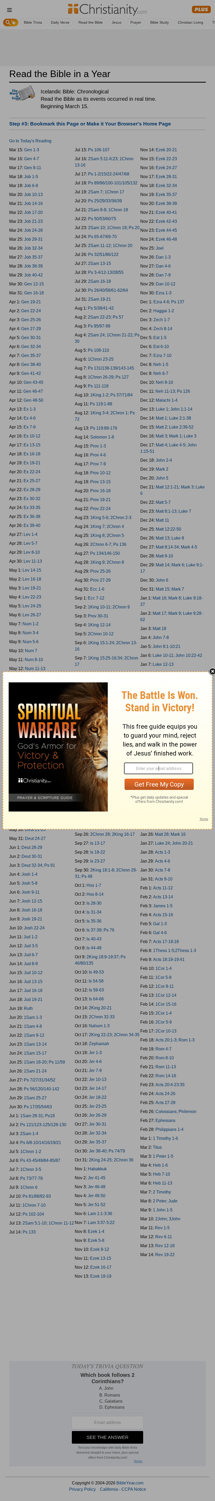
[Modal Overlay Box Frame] (107, 750)
